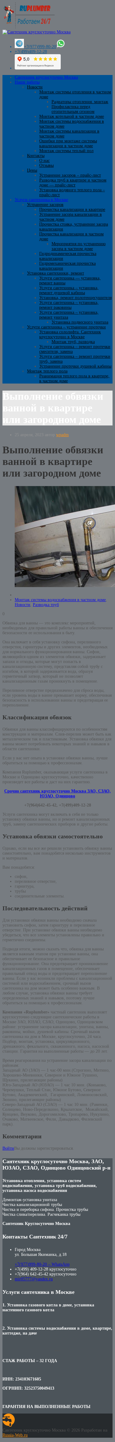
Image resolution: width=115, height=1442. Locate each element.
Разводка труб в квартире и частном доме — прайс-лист (72, 182)
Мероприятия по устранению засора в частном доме (78, 246)
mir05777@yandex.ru (34, 1279)
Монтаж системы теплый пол (66, 150)
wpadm (62, 435)
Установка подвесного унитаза (80, 322)
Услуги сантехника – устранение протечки (66, 327)
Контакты (35, 155)
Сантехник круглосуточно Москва (46, 77)
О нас (44, 160)
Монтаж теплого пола (47, 371)
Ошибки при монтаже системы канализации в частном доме (68, 143)
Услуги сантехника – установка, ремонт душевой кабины (68, 290)
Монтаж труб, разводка (73, 341)
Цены (32, 170)
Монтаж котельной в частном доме (71, 116)
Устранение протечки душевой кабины (75, 366)
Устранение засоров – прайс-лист (70, 175)
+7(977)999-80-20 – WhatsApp (42, 1264)
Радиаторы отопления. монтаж (80, 101)
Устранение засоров (45, 204)
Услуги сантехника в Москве (41, 199)
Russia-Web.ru (15, 1435)
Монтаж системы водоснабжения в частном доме (60, 599)
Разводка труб (46, 604)
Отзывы (46, 165)
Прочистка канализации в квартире (72, 209)
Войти (8, 1148)
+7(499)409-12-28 (31, 51)
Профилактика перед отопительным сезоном (73, 109)
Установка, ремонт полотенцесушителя (75, 297)
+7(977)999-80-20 (40, 46)
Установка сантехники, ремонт (55, 273)
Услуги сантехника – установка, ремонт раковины (68, 305)
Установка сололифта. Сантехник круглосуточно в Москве (70, 334)
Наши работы (27, 82)
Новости (35, 87)
